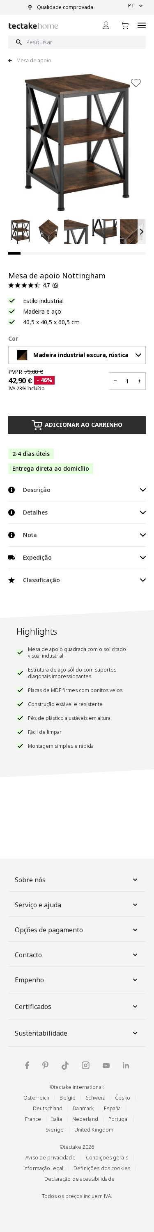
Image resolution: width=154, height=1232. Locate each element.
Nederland (85, 1119)
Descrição (37, 490)
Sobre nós (30, 879)
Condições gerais (107, 1157)
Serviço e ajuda (38, 904)
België (68, 1097)
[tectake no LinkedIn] (126, 1065)
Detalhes (35, 512)
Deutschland (47, 1108)
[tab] (14, 253)
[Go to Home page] (33, 25)
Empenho (29, 979)
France (33, 1119)
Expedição (37, 557)
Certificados (33, 1006)
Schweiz (95, 1097)
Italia (56, 1119)
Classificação (41, 580)
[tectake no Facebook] (27, 1065)
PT (131, 5)
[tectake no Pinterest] (45, 1065)
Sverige (55, 1129)
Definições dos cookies (102, 1168)
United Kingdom (94, 1129)
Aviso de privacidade (50, 1157)
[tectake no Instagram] (86, 1065)
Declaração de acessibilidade (79, 1178)
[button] (20, 231)
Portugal (118, 1119)
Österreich (36, 1097)
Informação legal (43, 1168)
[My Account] (106, 25)
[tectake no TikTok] (65, 1065)
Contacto (28, 954)
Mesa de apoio (33, 60)
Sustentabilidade (41, 1033)
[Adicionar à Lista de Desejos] (136, 83)
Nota (30, 535)
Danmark (83, 1108)
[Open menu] (142, 25)
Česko (122, 1097)
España (112, 1108)
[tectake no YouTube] (106, 1065)
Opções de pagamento (49, 929)
